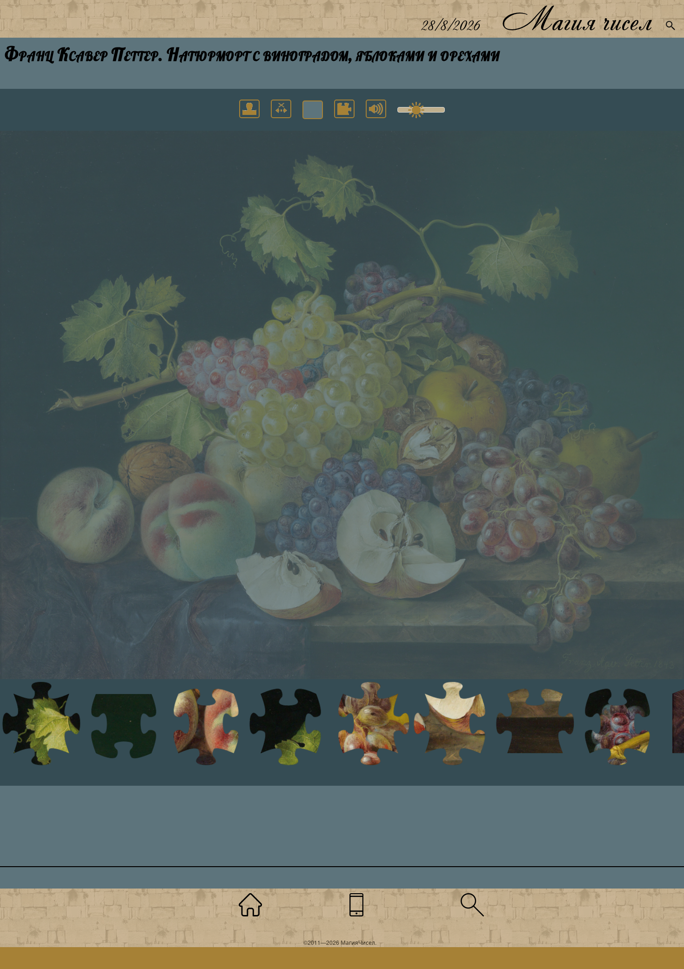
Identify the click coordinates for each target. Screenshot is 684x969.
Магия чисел (576, 19)
